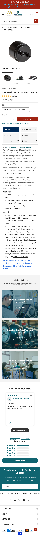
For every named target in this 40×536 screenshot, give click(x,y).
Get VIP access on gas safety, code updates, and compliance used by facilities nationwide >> (20, 5)
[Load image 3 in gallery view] (32, 78)
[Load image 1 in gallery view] (7, 78)
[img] (12, 395)
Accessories (8, 141)
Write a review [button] (20, 460)
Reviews (25, 141)
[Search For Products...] (36, 21)
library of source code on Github (16, 248)
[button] (3, 13)
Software (25, 135)
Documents (8, 135)
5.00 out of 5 (25, 439)
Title (3, 105)
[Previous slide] (3, 412)
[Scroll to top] (35, 529)
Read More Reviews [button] (20, 430)
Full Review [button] (11, 423)
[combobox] (17, 21)
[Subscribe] (36, 486)
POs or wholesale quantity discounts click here (15, 123)
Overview (7, 129)
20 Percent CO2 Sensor (16, 27)
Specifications (26, 129)
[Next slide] (36, 412)
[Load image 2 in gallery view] (20, 78)
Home (4, 27)
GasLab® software (15, 243)
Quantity (5, 115)
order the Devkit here (20, 257)
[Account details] (31, 14)
